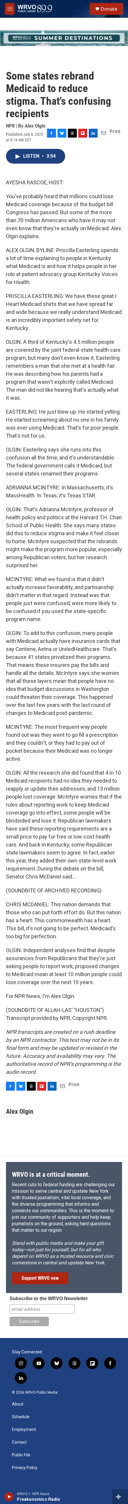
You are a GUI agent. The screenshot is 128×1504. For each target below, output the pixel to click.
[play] (9, 1497)
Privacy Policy (25, 1468)
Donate (109, 9)
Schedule (20, 1417)
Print (115, 131)
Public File (21, 1455)
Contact (19, 1442)
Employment (24, 1429)
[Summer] (64, 38)
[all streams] (120, 1496)
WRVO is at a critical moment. (51, 1174)
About (18, 1404)
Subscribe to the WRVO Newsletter (49, 1298)
